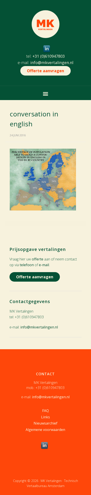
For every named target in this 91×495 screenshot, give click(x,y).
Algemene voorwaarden (45, 429)
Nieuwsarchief (45, 423)
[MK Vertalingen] (45, 35)
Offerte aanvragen (45, 70)
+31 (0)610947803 (48, 56)
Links (45, 417)
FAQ (45, 410)
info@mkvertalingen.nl (51, 62)
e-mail (44, 264)
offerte (37, 259)
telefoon (27, 264)
